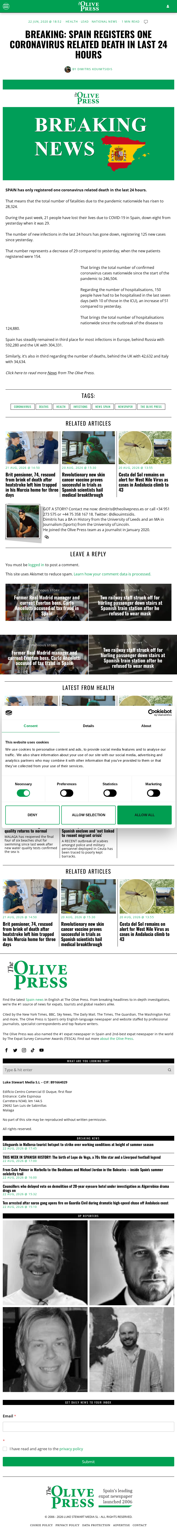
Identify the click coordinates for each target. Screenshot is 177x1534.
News (52, 372)
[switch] (66, 793)
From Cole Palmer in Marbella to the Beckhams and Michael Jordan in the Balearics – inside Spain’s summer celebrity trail (83, 1172)
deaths (44, 407)
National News (105, 22)
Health (72, 22)
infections (81, 407)
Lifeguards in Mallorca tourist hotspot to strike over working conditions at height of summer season (78, 1145)
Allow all (145, 815)
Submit (88, 1461)
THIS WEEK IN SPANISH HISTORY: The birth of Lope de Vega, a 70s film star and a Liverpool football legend (82, 1157)
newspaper (125, 407)
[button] (169, 1069)
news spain (102, 407)
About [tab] (146, 726)
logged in (36, 564)
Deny (32, 815)
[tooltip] (46, 537)
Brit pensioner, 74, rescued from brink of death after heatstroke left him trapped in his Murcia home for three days (32, 484)
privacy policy (71, 1448)
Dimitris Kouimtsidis (94, 69)
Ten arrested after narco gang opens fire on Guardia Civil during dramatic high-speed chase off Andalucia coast (85, 1203)
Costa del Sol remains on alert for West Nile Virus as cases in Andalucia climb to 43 (144, 482)
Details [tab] (88, 726)
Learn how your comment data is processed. (112, 574)
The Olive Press (151, 407)
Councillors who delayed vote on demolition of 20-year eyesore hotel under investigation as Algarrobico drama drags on (86, 1188)
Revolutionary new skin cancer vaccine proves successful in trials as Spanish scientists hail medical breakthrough (83, 484)
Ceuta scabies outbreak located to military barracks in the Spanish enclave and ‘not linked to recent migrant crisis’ (88, 828)
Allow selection (88, 815)
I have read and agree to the (46, 1449)
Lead (85, 22)
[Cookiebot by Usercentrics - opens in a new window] (151, 712)
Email (9, 1416)
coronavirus (22, 407)
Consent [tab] (31, 726)
